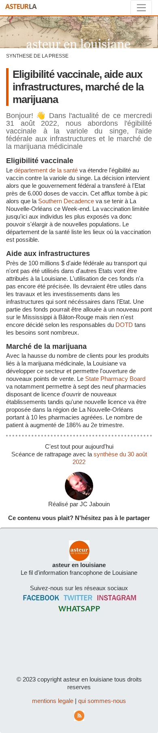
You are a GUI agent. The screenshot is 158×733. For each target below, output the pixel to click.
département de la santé (46, 170)
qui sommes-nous (102, 700)
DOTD (124, 324)
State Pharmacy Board (115, 378)
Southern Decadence (66, 201)
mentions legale (52, 700)
